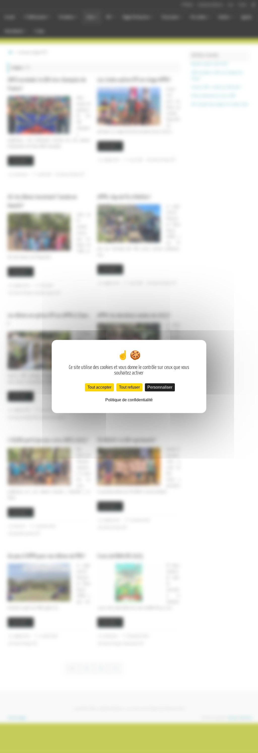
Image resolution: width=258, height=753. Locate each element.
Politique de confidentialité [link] (129, 400)
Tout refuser (129, 387)
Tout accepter (99, 387)
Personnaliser (159, 387)
